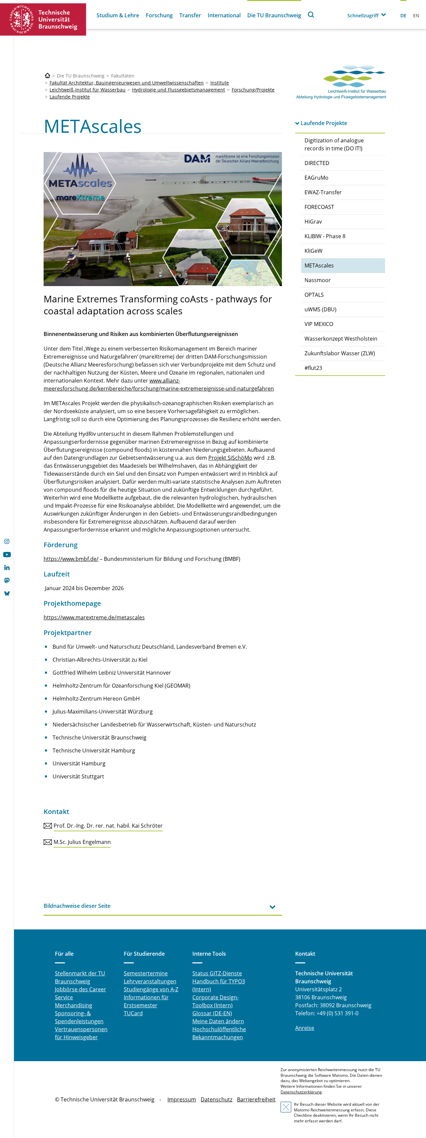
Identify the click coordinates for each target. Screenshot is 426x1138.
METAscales (319, 265)
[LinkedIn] (7, 568)
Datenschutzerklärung (301, 1092)
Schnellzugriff (362, 15)
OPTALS (314, 294)
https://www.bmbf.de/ (71, 559)
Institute (219, 83)
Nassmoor (318, 280)
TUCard (133, 1013)
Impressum (181, 1099)
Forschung (159, 15)
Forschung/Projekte (253, 89)
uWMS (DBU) (320, 309)
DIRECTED (317, 163)
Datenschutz (216, 1099)
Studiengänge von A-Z (151, 989)
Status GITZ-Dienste (217, 973)
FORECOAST (319, 207)
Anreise (304, 1028)
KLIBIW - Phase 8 (325, 236)
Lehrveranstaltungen (150, 981)
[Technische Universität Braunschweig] (43, 19)
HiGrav (313, 221)
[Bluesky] (7, 594)
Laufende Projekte (70, 96)
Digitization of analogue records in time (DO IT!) (334, 144)
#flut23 (313, 368)
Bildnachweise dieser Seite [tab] (77, 905)
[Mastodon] (7, 581)
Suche (311, 14)
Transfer (190, 15)
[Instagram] (7, 542)
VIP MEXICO (319, 324)
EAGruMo (316, 177)
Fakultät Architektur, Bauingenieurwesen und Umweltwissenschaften (127, 83)
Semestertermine (146, 973)
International (224, 15)
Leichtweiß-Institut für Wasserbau (87, 89)
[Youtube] (7, 555)
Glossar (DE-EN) (212, 1013)
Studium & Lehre (118, 15)
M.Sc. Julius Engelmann (82, 842)
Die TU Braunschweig (274, 15)
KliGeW (313, 250)
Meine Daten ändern (218, 1021)
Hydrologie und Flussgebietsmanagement (178, 89)
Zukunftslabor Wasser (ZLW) (340, 353)
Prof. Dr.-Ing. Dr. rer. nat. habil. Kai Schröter (108, 825)
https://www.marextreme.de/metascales (94, 617)
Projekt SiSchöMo (230, 457)
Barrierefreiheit (256, 1099)
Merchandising (73, 1005)
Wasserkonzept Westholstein (341, 338)
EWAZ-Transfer (323, 192)
